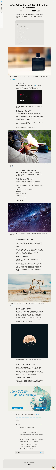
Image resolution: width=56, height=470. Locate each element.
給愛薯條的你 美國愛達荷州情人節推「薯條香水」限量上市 (31, 434)
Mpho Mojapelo (14, 79)
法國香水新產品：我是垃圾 (25, 437)
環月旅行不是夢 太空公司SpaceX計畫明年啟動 (29, 441)
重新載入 (29, 464)
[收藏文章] (30, 11)
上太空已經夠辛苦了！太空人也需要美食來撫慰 (29, 432)
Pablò (12, 166)
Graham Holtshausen (15, 235)
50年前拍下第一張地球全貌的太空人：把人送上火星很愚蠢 (31, 439)
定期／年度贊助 (40, 408)
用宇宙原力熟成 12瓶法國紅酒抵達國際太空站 (29, 430)
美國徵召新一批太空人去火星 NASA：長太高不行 (29, 444)
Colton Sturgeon (14, 305)
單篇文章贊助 (17, 408)
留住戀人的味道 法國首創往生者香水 (27, 427)
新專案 (36, 85)
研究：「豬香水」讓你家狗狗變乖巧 (27, 448)
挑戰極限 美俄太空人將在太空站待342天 (28, 446)
